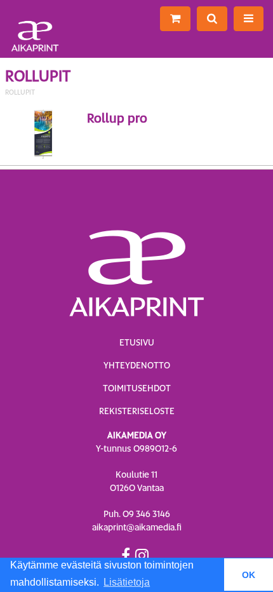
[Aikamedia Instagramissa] (142, 555)
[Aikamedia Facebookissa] (125, 555)
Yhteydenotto (136, 365)
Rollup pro (117, 118)
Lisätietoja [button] (126, 582)
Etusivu (136, 342)
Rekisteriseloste (137, 411)
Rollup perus (157, 135)
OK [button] (248, 575)
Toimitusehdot (137, 388)
